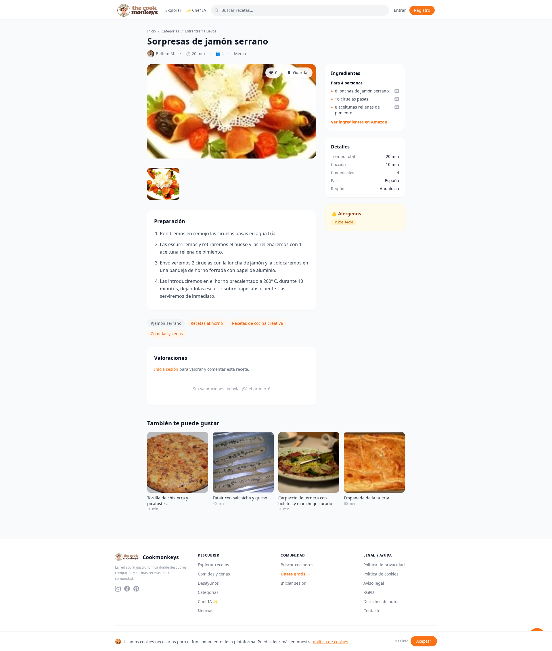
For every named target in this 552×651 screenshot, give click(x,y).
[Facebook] (127, 589)
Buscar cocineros (297, 564)
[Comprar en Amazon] (396, 91)
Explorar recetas (213, 564)
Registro (422, 10)
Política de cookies (380, 574)
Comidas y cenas (167, 333)
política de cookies (330, 641)
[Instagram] (118, 589)
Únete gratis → (295, 574)
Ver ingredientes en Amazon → (361, 122)
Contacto (371, 610)
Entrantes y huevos (200, 31)
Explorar (173, 10)
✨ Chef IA (196, 10)
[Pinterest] (136, 589)
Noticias (205, 610)
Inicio (151, 31)
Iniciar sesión (293, 583)
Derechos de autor (381, 601)
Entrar (400, 10)
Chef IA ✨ (208, 601)
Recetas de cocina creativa (257, 323)
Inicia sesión (166, 369)
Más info (401, 641)
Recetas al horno (207, 323)
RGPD (368, 592)
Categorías (170, 31)
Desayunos (208, 583)
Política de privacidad (384, 564)
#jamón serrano (166, 323)
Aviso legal (373, 583)
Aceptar (423, 641)
